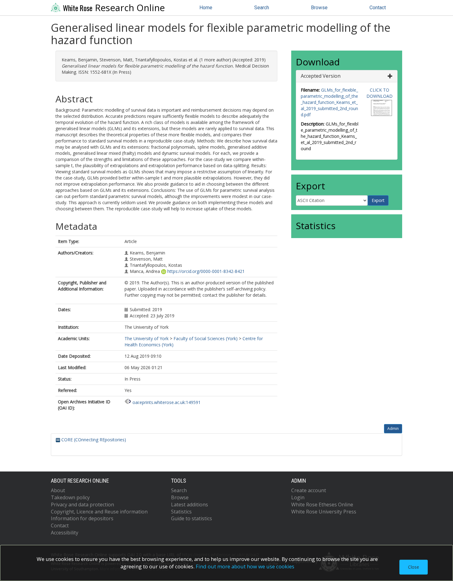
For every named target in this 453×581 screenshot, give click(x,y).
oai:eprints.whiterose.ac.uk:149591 (167, 402)
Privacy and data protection (82, 504)
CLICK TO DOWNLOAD (379, 93)
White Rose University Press (323, 511)
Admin (393, 428)
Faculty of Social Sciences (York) (205, 338)
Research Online (114, 8)
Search (261, 7)
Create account (308, 490)
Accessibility (64, 532)
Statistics (181, 511)
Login (297, 497)
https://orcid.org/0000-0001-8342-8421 (206, 271)
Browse (319, 7)
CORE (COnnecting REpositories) (93, 440)
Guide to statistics (191, 518)
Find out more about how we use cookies (245, 566)
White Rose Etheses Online (322, 504)
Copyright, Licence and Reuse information (99, 511)
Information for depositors (82, 518)
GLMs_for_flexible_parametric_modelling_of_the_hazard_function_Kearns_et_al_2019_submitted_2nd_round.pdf (329, 102)
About (58, 490)
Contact (377, 7)
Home (205, 7)
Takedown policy (70, 497)
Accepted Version (321, 75)
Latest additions (189, 504)
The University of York (146, 338)
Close (413, 567)
